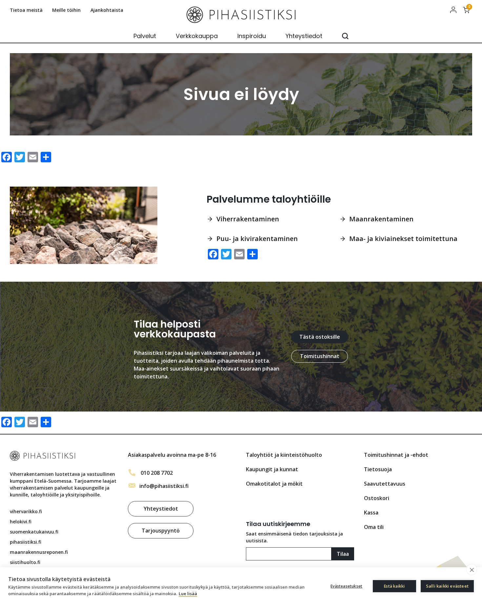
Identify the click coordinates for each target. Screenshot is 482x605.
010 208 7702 (157, 472)
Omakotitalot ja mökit (274, 483)
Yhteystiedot (304, 36)
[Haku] (345, 36)
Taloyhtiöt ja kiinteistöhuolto (284, 454)
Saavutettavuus (384, 483)
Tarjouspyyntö (161, 530)
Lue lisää (188, 593)
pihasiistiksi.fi (25, 542)
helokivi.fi (20, 521)
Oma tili (453, 10)
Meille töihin (66, 10)
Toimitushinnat (319, 356)
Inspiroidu (251, 36)
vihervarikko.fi (26, 511)
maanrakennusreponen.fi (39, 552)
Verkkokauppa (197, 36)
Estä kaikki (394, 586)
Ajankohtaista (106, 10)
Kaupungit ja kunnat (272, 469)
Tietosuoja (378, 469)
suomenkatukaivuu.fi (34, 532)
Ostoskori (376, 498)
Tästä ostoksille (319, 336)
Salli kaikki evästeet (447, 586)
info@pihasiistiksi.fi (164, 486)
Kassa (371, 512)
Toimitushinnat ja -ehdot (396, 454)
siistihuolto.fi (25, 562)
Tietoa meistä (26, 10)
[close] (471, 569)
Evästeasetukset (346, 586)
